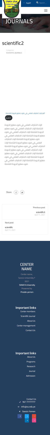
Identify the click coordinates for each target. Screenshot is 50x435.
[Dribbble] (34, 420)
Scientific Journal (28, 316)
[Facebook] (16, 192)
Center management (26, 326)
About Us (31, 321)
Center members (27, 311)
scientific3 (40, 212)
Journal (32, 371)
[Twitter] (22, 192)
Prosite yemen (27, 292)
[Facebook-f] (20, 416)
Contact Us (30, 330)
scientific (9, 227)
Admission (30, 376)
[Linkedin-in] (27, 420)
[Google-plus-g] (34, 416)
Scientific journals (14, 53)
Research (31, 366)
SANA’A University (27, 285)
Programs (31, 362)
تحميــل (8, 117)
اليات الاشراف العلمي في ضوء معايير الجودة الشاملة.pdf (25, 113)
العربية (28, 2)
